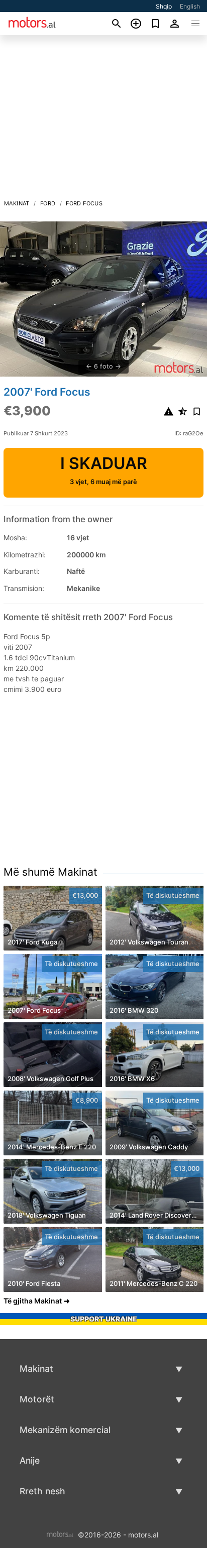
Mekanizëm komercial (65, 1429)
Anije (30, 1460)
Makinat (17, 203)
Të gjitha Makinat (33, 1300)
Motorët (37, 1399)
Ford (48, 203)
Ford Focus (84, 203)
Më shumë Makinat (50, 872)
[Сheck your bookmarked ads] (155, 24)
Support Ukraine (103, 1319)
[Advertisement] (103, 120)
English (190, 6)
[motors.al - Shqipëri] (60, 1533)
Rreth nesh (42, 1491)
